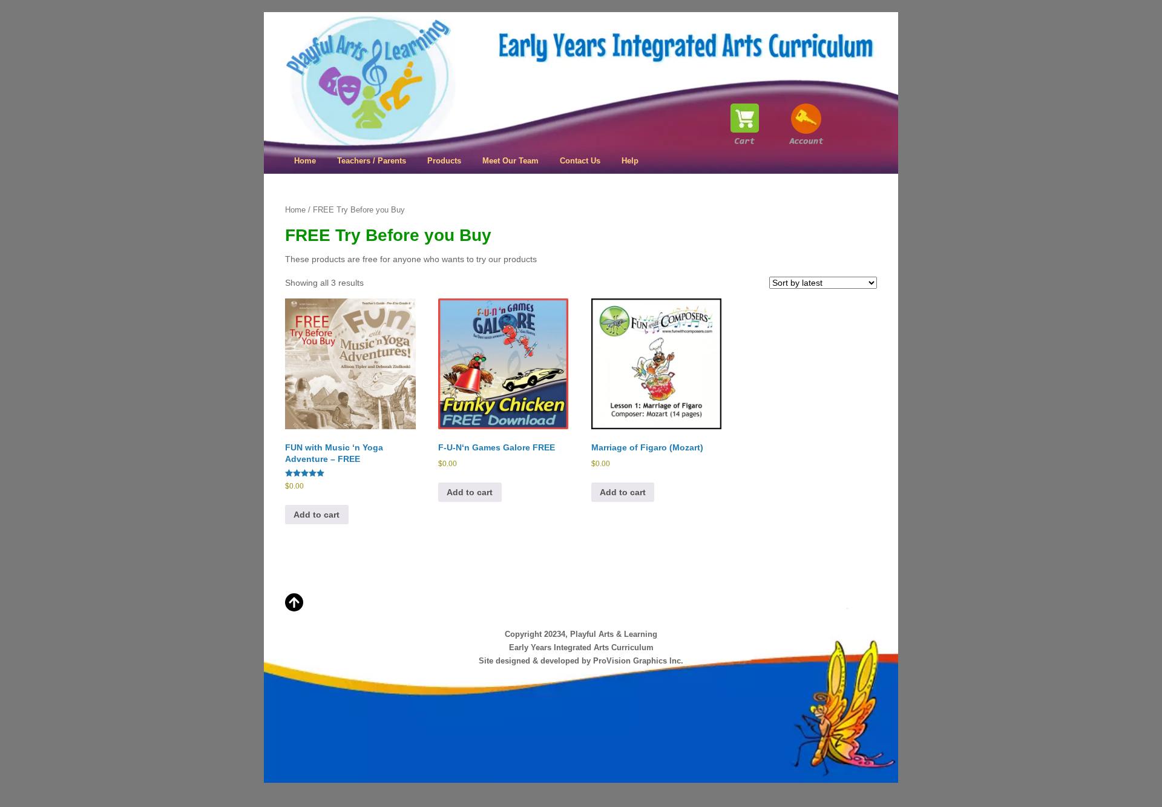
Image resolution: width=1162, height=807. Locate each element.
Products (444, 160)
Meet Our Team (510, 160)
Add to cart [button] (317, 514)
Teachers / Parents (371, 160)
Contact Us (580, 160)
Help (630, 160)
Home (305, 160)
